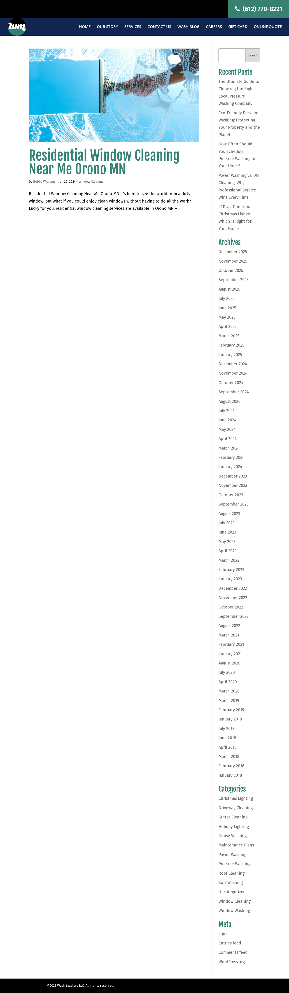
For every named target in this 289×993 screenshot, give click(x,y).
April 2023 (228, 550)
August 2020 (229, 663)
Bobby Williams (44, 182)
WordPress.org (232, 961)
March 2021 (229, 635)
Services (132, 27)
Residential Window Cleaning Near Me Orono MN (104, 162)
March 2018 (229, 756)
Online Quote (268, 27)
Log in (224, 933)
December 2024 (233, 363)
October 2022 (231, 607)
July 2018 (227, 728)
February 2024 (232, 457)
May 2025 (227, 317)
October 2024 (231, 382)
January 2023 (230, 578)
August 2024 (229, 401)
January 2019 (230, 719)
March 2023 (229, 560)
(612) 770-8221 (261, 9)
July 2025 (227, 298)
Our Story (107, 27)
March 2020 (229, 691)
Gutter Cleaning (233, 817)
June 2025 (227, 307)
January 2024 (230, 466)
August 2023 (229, 513)
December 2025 (233, 251)
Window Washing (234, 910)
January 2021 (230, 653)
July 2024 (227, 410)
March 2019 (229, 700)
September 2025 (234, 279)
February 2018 (231, 765)
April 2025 (228, 326)
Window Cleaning (91, 182)
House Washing (233, 835)
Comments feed (233, 952)
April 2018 (228, 747)
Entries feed (230, 943)
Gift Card (237, 27)
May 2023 (227, 541)
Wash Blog (188, 27)
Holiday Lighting (234, 826)
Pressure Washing (234, 863)
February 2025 (231, 345)
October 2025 (231, 270)
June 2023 (227, 532)
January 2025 (230, 354)
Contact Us (159, 27)
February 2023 (231, 569)
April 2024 (228, 438)
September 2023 (234, 504)
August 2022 (229, 625)
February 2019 (231, 709)
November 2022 (233, 597)
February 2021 (231, 644)
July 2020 (227, 672)
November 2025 (233, 261)
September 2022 (234, 616)
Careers (214, 27)
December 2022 (233, 588)
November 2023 (233, 485)
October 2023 (231, 494)
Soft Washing (231, 882)
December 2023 (233, 476)
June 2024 (227, 419)
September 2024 (234, 391)
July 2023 (227, 522)
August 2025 (229, 289)
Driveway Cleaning (236, 807)
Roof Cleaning (232, 873)
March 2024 (229, 448)
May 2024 (227, 429)
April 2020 (228, 681)
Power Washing (232, 854)
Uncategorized (232, 891)
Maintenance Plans (236, 845)
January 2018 (230, 775)
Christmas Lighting (236, 798)
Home (85, 27)
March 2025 (229, 335)
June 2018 (227, 737)
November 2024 (233, 373)
